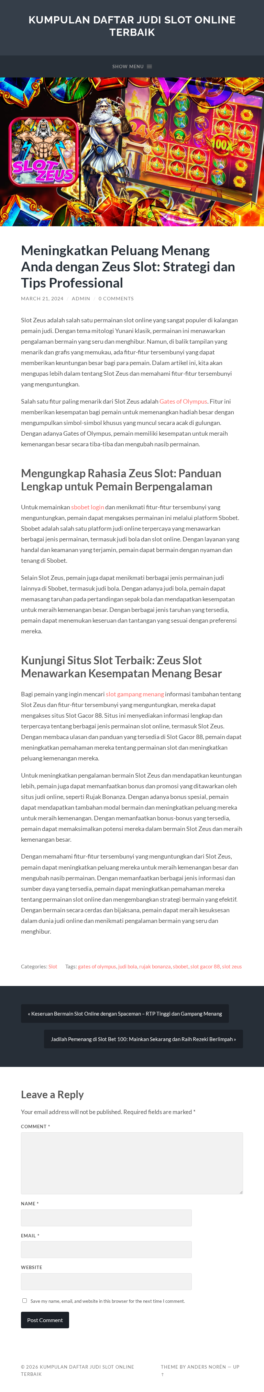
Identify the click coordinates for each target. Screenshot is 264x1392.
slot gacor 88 (205, 966)
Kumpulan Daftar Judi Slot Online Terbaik (132, 26)
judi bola (127, 966)
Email (30, 1235)
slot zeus (232, 966)
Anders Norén (206, 1367)
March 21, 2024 (42, 298)
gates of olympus (97, 966)
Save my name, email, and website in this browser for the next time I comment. (108, 1301)
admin (81, 298)
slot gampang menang (135, 694)
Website (31, 1267)
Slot (52, 966)
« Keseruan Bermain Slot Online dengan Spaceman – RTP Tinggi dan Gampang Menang (125, 1013)
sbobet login (87, 507)
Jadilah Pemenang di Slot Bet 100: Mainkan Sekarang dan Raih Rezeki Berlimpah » (143, 1039)
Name (30, 1203)
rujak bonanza (155, 966)
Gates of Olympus (183, 401)
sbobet (180, 966)
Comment (35, 1126)
